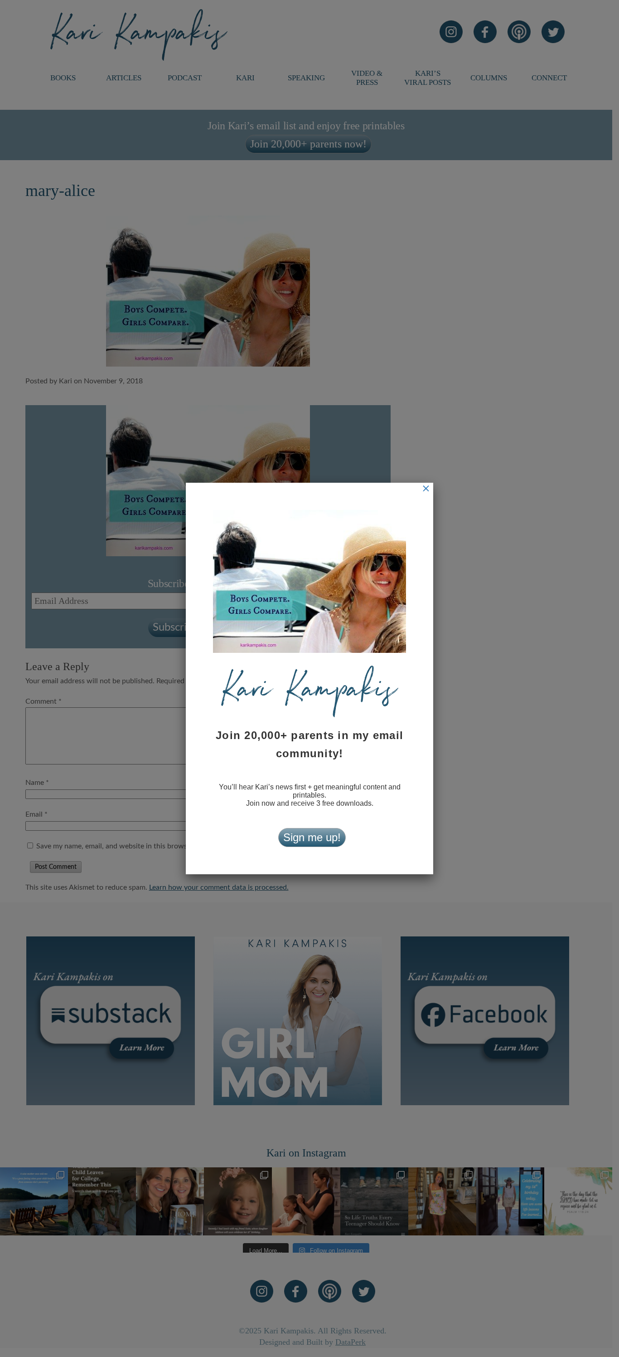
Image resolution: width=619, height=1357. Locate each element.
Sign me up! (312, 837)
